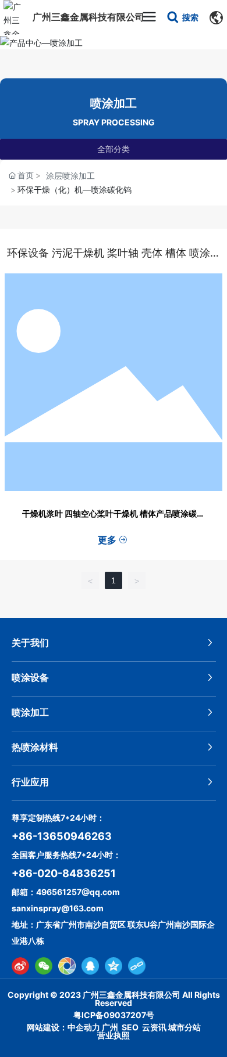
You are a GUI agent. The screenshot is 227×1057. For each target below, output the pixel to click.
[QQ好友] (90, 966)
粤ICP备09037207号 (113, 1015)
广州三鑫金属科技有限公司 (88, 17)
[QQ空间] (113, 966)
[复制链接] (137, 966)
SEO (130, 1027)
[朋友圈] (67, 966)
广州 (110, 1027)
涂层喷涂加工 (70, 176)
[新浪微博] (20, 966)
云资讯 (154, 1027)
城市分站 (184, 1027)
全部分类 (113, 149)
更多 (108, 540)
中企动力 (84, 1027)
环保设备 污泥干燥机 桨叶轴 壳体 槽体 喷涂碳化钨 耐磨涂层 (114, 260)
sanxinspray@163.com (58, 908)
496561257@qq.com (78, 892)
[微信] (43, 966)
